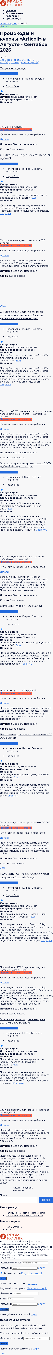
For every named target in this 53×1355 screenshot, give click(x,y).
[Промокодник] (11, 5)
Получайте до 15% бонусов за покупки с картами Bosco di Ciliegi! (26, 875)
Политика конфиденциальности (25, 1213)
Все (3, 60)
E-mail (3, 1298)
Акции (29, 60)
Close (3, 1353)
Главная (11, 10)
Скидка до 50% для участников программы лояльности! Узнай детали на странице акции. (21, 315)
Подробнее (12, 86)
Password (5, 1268)
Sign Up (32, 1283)
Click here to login (37, 1288)
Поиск (4, 1195)
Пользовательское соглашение (24, 1215)
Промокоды (13, 18)
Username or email (10, 1262)
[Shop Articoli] (5, 26)
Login (34, 1314)
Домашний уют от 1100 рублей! (21, 605)
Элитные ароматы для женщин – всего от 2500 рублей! (22, 1021)
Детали (4, 139)
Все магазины (14, 13)
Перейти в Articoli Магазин (16, 129)
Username (6, 1293)
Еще (33, 197)
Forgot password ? (31, 1273)
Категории (12, 16)
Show (41, 1268)
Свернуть (5, 213)
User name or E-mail (11, 1338)
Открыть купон (9, 73)
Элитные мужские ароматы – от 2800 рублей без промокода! (25, 465)
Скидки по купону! (13, 68)
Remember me (12, 1273)
